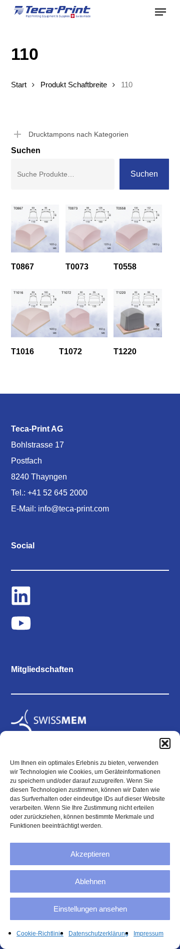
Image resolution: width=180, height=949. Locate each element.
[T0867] (35, 228)
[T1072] (83, 313)
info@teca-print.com (73, 508)
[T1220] (138, 313)
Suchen (25, 150)
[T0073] (90, 228)
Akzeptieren (90, 854)
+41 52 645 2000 (58, 492)
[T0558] (138, 228)
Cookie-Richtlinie (40, 933)
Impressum (149, 933)
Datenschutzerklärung (98, 933)
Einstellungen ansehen (90, 909)
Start (18, 85)
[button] (165, 743)
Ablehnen (90, 881)
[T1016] (35, 313)
